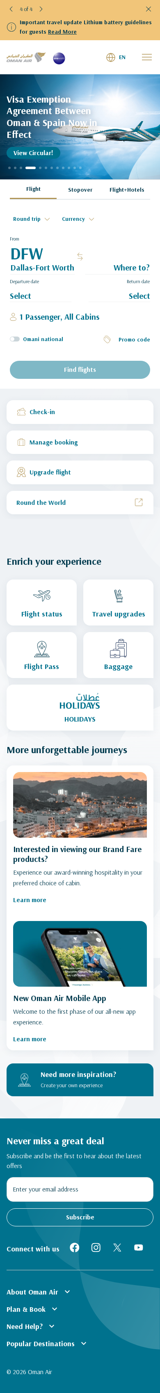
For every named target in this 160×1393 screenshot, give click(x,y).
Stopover (80, 189)
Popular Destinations (48, 1343)
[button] (11, 9)
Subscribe (80, 1217)
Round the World (41, 502)
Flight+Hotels (127, 189)
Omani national (43, 339)
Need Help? (32, 1326)
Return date (138, 281)
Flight (33, 188)
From (14, 239)
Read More (62, 31)
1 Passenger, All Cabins (59, 317)
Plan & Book (33, 1309)
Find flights (80, 369)
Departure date (24, 281)
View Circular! (33, 153)
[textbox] (32, 219)
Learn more (29, 900)
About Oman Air (39, 1292)
